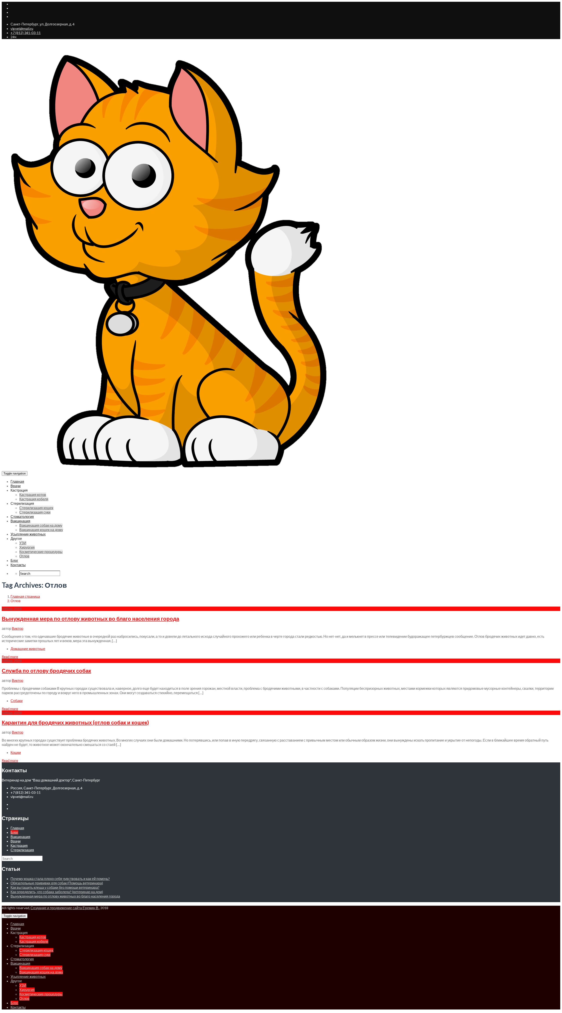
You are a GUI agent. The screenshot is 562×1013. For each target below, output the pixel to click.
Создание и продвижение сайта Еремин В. (65, 908)
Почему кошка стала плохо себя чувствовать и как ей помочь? (60, 878)
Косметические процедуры (41, 552)
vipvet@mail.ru (22, 28)
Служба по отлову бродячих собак (46, 670)
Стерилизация (22, 850)
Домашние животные (28, 649)
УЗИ (22, 543)
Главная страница (25, 596)
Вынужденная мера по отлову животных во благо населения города (90, 618)
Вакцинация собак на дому (40, 525)
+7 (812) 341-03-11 (26, 33)
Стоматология (22, 516)
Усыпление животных (28, 534)
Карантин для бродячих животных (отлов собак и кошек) (75, 722)
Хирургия (27, 547)
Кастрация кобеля (33, 499)
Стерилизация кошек (36, 508)
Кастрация (19, 845)
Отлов (24, 556)
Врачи (16, 486)
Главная (17, 481)
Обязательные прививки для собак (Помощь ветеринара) (57, 883)
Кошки (16, 752)
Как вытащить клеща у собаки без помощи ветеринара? (55, 887)
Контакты (18, 565)
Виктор (17, 628)
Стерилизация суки (34, 512)
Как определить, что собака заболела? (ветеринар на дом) (57, 892)
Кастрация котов (32, 494)
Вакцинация (20, 521)
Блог (14, 560)
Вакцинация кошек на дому (41, 530)
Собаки (17, 701)
